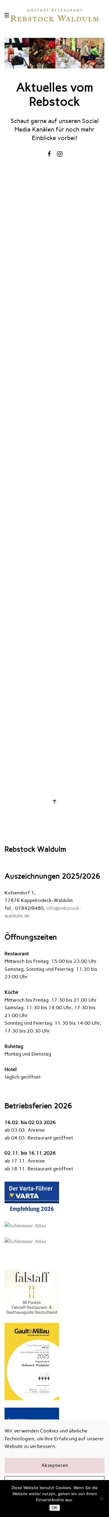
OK (55, 1507)
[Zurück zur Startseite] (54, 15)
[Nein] (101, 1498)
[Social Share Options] (11, 272)
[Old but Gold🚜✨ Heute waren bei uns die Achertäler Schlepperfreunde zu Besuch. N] (54, 228)
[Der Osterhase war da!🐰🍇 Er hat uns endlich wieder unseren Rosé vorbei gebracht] (54, 723)
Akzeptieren (54, 1465)
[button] (8, 15)
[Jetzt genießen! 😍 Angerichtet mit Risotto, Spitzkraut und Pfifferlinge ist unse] (54, 525)
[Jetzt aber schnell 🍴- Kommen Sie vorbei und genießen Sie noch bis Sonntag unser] (54, 624)
